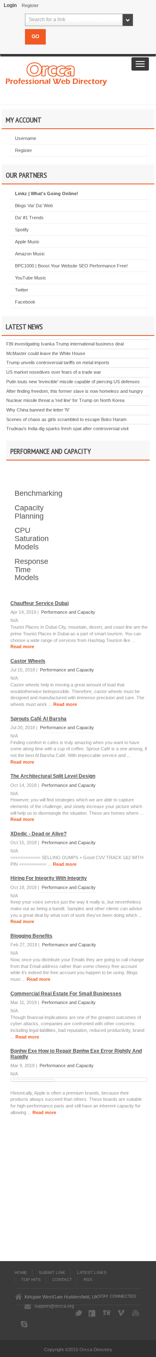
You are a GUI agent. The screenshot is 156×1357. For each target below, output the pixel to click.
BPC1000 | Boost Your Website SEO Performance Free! (71, 265)
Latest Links (91, 1272)
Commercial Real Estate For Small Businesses (65, 994)
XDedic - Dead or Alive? (38, 834)
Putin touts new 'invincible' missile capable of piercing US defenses (73, 381)
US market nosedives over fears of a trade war (53, 372)
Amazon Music (30, 253)
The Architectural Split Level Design (52, 776)
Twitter (21, 289)
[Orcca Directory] (57, 73)
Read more (22, 646)
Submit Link (52, 1272)
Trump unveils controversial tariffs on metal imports (57, 362)
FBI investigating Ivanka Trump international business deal (65, 343)
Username (25, 138)
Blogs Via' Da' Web (34, 205)
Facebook (25, 301)
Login (10, 5)
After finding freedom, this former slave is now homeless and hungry (74, 391)
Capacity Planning (29, 512)
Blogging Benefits (31, 936)
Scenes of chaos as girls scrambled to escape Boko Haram (66, 419)
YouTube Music (30, 277)
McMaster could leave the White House (45, 353)
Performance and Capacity (68, 612)
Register (30, 5)
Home (21, 1272)
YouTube (136, 1313)
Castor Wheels (27, 661)
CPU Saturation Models (32, 538)
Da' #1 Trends (29, 217)
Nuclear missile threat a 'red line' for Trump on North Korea (65, 400)
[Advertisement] (78, 1190)
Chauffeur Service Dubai (39, 603)
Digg (107, 1313)
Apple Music (27, 241)
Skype (25, 1324)
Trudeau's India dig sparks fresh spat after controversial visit (67, 428)
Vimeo (122, 1313)
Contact (62, 1279)
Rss (88, 1279)
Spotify (22, 229)
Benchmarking (38, 493)
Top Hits (31, 1279)
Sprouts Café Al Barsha (38, 719)
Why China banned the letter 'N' (37, 409)
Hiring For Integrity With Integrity (48, 878)
